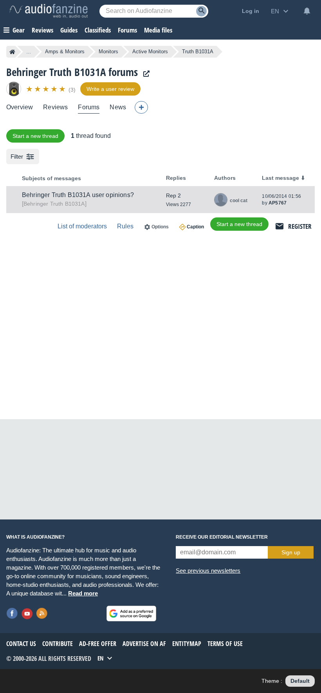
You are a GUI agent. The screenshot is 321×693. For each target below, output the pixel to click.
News (118, 107)
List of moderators (82, 226)
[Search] (201, 11)
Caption (195, 227)
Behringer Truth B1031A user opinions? (78, 195)
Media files (158, 29)
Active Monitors (150, 51)
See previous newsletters (208, 570)
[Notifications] (307, 11)
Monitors (108, 51)
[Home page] (12, 52)
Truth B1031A (54, 204)
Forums (88, 107)
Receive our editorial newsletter (222, 537)
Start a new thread (35, 136)
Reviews (42, 29)
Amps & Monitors (65, 51)
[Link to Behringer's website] (144, 74)
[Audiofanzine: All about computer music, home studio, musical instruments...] (48, 11)
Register (300, 226)
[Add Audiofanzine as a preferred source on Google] (131, 613)
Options (160, 227)
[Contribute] (141, 107)
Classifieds (98, 29)
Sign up (290, 552)
